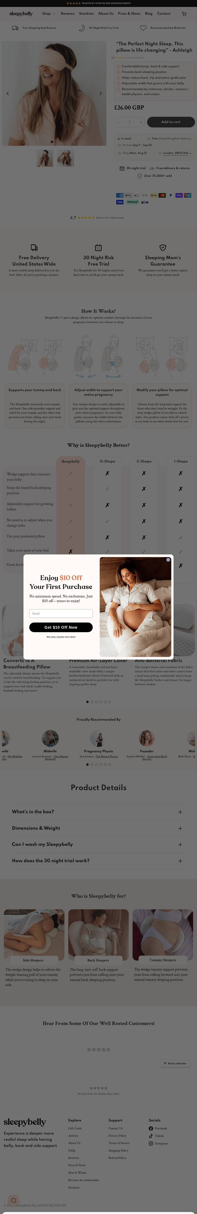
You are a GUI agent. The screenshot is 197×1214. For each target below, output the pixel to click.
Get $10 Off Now (61, 627)
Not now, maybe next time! (61, 637)
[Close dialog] (168, 559)
